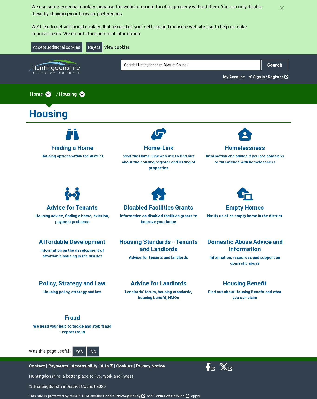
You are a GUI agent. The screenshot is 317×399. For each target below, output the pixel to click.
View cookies (117, 47)
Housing (68, 94)
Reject (94, 47)
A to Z (107, 366)
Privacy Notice (150, 366)
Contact (37, 366)
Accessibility (84, 366)
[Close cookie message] (282, 8)
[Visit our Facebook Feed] (210, 366)
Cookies (124, 366)
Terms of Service (169, 396)
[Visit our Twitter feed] (225, 366)
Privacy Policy (128, 396)
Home (36, 94)
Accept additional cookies (56, 47)
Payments (58, 366)
